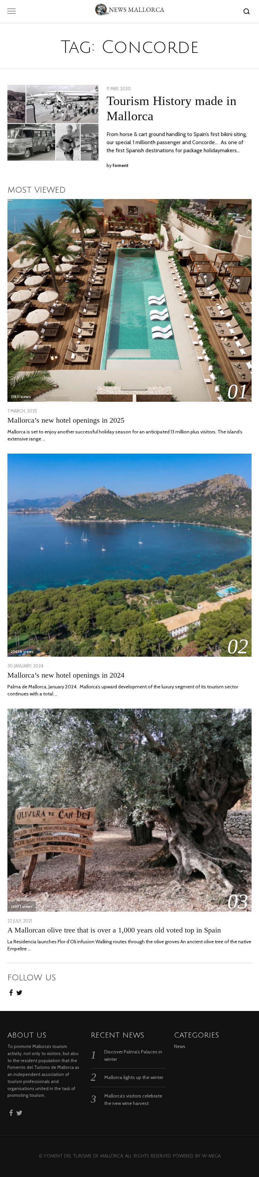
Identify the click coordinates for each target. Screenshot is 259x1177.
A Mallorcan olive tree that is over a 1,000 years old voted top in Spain (114, 930)
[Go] (247, 11)
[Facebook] (11, 991)
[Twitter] (19, 991)
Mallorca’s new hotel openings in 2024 (65, 675)
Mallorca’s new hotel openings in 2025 (65, 420)
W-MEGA (211, 1156)
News (179, 1046)
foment (120, 165)
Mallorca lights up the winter (133, 1077)
